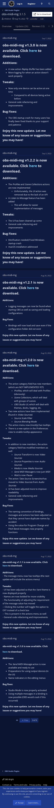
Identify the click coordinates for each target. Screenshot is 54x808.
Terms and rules (20, 784)
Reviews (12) (38, 26)
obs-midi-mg (10, 38)
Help (45, 784)
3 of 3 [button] (34, 720)
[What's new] (42, 3)
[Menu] (4, 3)
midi (41, 19)
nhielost (7, 18)
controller (34, 19)
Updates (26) (22, 26)
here (33, 50)
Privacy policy (35, 784)
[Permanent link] (22, 56)
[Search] (49, 3)
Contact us (7, 784)
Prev (26, 720)
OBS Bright (9, 779)
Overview (7, 26)
